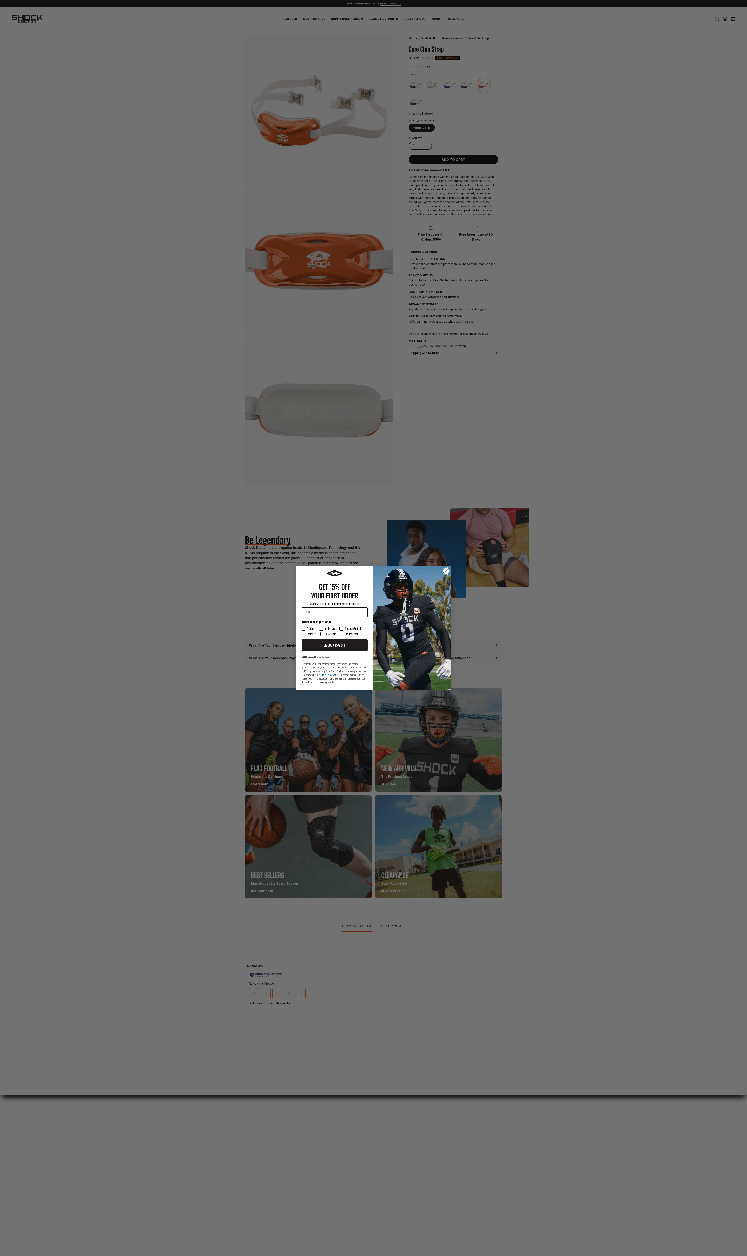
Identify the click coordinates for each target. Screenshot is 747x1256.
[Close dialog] (446, 571)
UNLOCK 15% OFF (335, 645)
